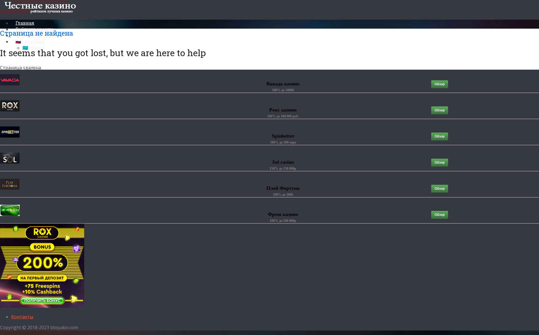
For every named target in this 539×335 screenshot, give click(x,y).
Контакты (22, 317)
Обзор (440, 84)
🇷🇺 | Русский (30, 41)
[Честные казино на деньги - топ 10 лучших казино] (40, 12)
